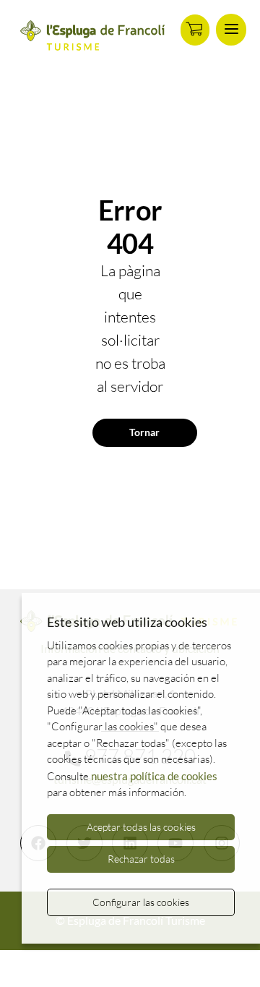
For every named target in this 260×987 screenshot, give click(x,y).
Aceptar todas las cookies (141, 827)
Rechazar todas (141, 859)
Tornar (144, 432)
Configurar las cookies (140, 902)
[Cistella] (195, 30)
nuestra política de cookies (154, 775)
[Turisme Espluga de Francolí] (92, 35)
